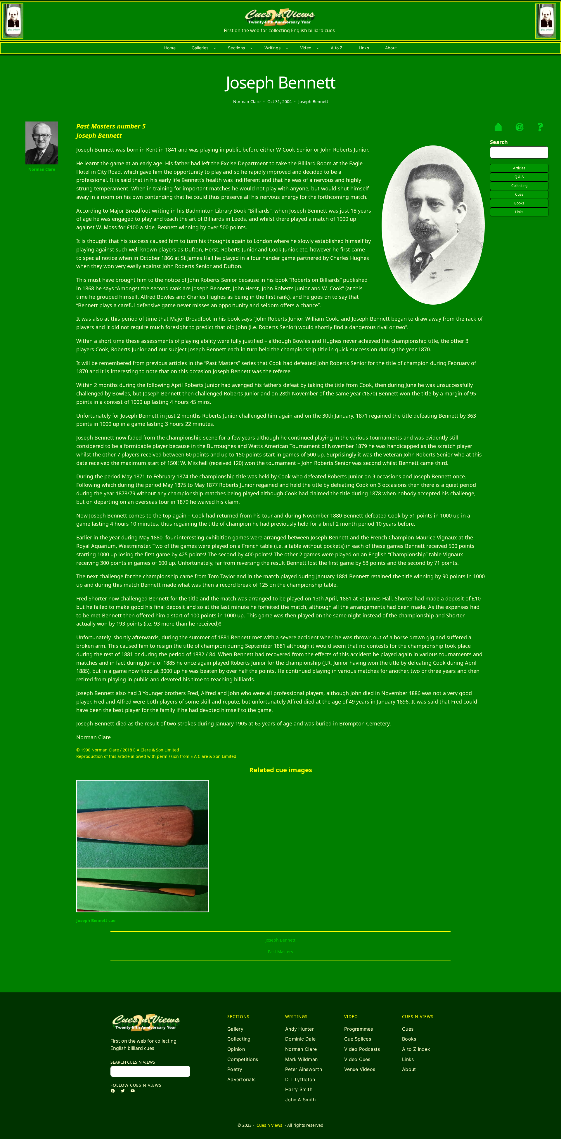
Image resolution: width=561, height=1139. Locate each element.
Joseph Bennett (313, 101)
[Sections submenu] (251, 48)
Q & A (519, 176)
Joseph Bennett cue (95, 920)
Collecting (519, 185)
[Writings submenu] (287, 48)
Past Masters (280, 951)
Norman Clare (41, 169)
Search (499, 141)
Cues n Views (269, 1125)
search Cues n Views (132, 1062)
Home (170, 47)
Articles (519, 168)
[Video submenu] (317, 48)
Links (519, 211)
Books (519, 203)
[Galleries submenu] (215, 48)
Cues (519, 194)
